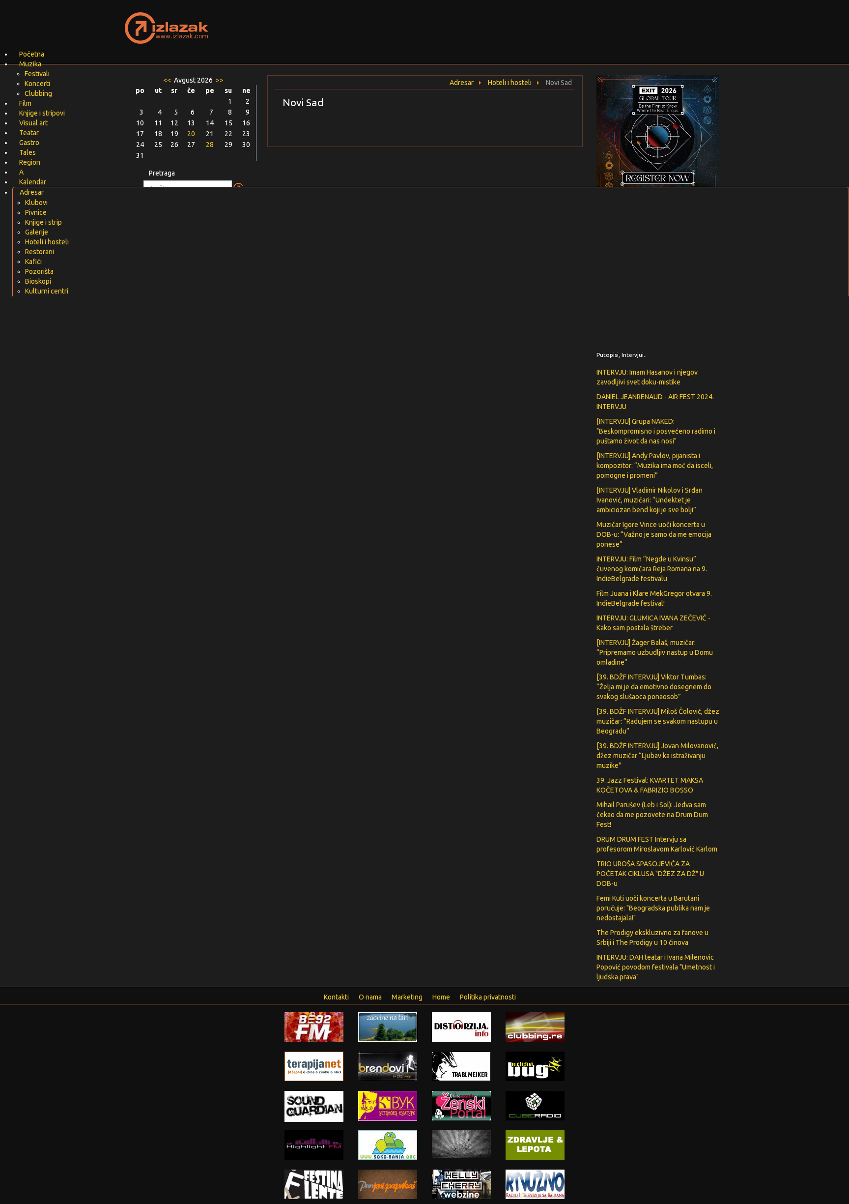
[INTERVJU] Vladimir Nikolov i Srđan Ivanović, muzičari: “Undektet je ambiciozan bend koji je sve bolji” (649, 500)
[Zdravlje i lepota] (535, 1144)
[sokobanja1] (387, 1144)
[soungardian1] (313, 1106)
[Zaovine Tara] (387, 1026)
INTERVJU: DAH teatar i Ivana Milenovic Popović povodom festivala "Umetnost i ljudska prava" (655, 967)
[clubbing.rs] (535, 1026)
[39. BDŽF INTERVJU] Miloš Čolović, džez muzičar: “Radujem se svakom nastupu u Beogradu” (657, 721)
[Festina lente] (313, 1184)
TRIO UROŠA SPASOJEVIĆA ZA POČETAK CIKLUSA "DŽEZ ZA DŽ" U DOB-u (650, 873)
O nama (370, 997)
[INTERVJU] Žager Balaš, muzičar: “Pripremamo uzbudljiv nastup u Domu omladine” (654, 652)
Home (441, 997)
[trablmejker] (461, 1066)
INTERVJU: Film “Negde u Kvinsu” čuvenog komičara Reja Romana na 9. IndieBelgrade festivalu (651, 569)
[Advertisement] (540, 22)
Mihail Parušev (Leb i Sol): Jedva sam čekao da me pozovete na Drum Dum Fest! (652, 814)
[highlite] (313, 1144)
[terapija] (313, 1066)
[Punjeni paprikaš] (387, 1184)
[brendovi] (387, 1066)
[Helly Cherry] (461, 1184)
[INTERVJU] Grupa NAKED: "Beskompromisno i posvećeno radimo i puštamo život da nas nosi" (655, 431)
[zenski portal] (461, 1105)
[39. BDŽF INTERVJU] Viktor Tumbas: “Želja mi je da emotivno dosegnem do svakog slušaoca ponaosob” (653, 687)
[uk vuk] (387, 1105)
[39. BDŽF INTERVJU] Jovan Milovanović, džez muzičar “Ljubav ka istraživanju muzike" (657, 755)
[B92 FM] (313, 1026)
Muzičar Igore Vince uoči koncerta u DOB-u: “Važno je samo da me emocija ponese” (653, 534)
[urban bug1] (535, 1066)
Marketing (407, 997)
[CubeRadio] (535, 1105)
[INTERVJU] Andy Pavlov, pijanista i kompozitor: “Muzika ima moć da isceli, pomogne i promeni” (654, 465)
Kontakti (336, 997)
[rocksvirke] (461, 1143)
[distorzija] (461, 1026)
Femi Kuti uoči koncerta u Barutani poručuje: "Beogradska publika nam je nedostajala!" (653, 908)
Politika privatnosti (488, 997)
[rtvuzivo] (535, 1184)
